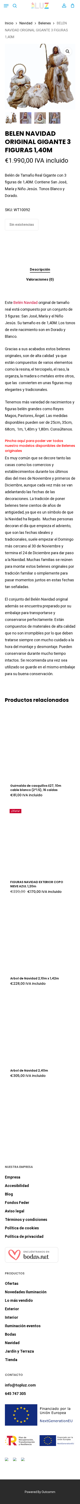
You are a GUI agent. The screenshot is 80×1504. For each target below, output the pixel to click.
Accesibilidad (17, 1185)
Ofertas (11, 1283)
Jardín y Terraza (19, 1351)
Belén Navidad (25, 302)
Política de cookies (22, 1228)
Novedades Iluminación (26, 1292)
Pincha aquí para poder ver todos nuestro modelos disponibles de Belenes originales (40, 445)
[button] (6, 6)
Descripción (40, 269)
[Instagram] (15, 1462)
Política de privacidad (24, 1236)
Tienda (11, 1359)
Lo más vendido (19, 1300)
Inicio (9, 23)
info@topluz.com (20, 1385)
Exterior (12, 1309)
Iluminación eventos (23, 1326)
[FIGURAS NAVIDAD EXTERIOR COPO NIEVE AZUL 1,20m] (40, 839)
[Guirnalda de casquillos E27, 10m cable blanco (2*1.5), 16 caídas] (40, 743)
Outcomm (48, 1492)
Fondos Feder (17, 1202)
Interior (11, 1317)
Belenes (44, 23)
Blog (9, 1194)
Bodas (10, 1334)
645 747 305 (15, 1393)
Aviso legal (14, 1211)
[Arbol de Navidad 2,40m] (40, 1028)
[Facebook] (7, 1462)
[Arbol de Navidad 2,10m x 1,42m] (40, 936)
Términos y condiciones (26, 1219)
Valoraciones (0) (40, 279)
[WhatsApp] (23, 1462)
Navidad (25, 23)
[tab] (40, 269)
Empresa (12, 1177)
